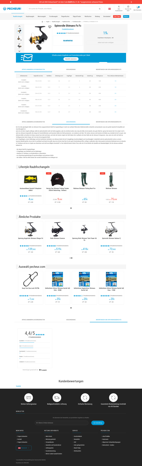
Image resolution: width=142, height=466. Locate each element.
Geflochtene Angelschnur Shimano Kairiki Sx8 (84, 289)
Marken (126, 16)
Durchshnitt (28, 351)
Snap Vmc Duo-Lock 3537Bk (30, 288)
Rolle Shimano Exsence (57, 238)
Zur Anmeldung (98, 423)
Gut (26, 346)
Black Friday (77, 448)
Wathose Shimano (111, 188)
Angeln (47, 21)
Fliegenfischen (65, 16)
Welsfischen (88, 16)
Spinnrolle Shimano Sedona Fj (111, 238)
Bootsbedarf (107, 16)
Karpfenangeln (30, 16)
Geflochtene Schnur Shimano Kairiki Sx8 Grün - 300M (57, 289)
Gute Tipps (117, 16)
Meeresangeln (42, 16)
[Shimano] (68, 41)
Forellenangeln (53, 16)
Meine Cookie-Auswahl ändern (54, 453)
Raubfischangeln (17, 16)
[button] (10, 2)
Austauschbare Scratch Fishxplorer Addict (30, 189)
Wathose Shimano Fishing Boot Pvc (84, 188)
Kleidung (97, 16)
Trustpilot (18, 386)
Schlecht (27, 362)
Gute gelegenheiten (79, 445)
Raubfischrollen (66, 21)
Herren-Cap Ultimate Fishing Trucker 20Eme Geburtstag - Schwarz (57, 189)
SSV (75, 442)
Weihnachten (77, 451)
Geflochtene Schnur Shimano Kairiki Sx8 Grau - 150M (111, 289)
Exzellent (27, 340)
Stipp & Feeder (77, 16)
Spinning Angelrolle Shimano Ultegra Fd (30, 238)
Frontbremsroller (76, 21)
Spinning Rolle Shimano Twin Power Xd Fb (84, 239)
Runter (26, 356)
